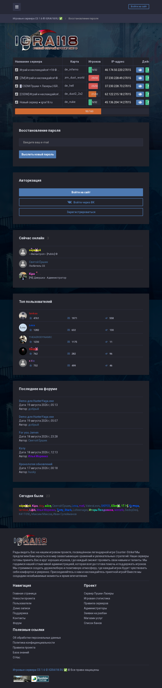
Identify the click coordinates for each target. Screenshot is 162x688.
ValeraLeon (93, 505)
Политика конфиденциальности (34, 642)
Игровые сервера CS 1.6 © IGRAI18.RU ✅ (37, 18)
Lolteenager (80, 510)
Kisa (35, 505)
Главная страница (24, 593)
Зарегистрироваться (81, 212)
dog (41, 505)
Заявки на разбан (95, 613)
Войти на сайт (139, 6)
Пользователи (22, 603)
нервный (25, 505)
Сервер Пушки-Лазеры (99, 593)
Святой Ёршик (37, 440)
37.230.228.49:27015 (118, 78)
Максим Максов (41, 514)
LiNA (32, 510)
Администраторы (95, 608)
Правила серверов (96, 603)
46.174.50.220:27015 (118, 69)
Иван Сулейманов (65, 514)
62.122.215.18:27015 (118, 94)
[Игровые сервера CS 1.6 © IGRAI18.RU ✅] (46, 40)
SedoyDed (131, 510)
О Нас (16, 657)
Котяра (134, 505)
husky (32, 472)
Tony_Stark (64, 510)
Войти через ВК (83, 202)
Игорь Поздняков (101, 510)
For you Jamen (29, 432)
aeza (48, 505)
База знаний (21, 652)
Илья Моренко (38, 456)
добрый (33, 408)
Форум (17, 623)
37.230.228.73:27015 (118, 86)
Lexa (75, 505)
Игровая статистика (97, 598)
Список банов (93, 623)
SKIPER (105, 505)
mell (81, 505)
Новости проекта (24, 598)
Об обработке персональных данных (37, 637)
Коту (22, 448)
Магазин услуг (93, 618)
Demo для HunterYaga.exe (36, 401)
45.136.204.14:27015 (118, 102)
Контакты (19, 618)
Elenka (115, 505)
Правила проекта (24, 647)
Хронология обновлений (35, 464)
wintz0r (119, 510)
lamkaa (23, 510)
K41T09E (24, 514)
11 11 (124, 505)
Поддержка (20, 613)
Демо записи (21, 608)
